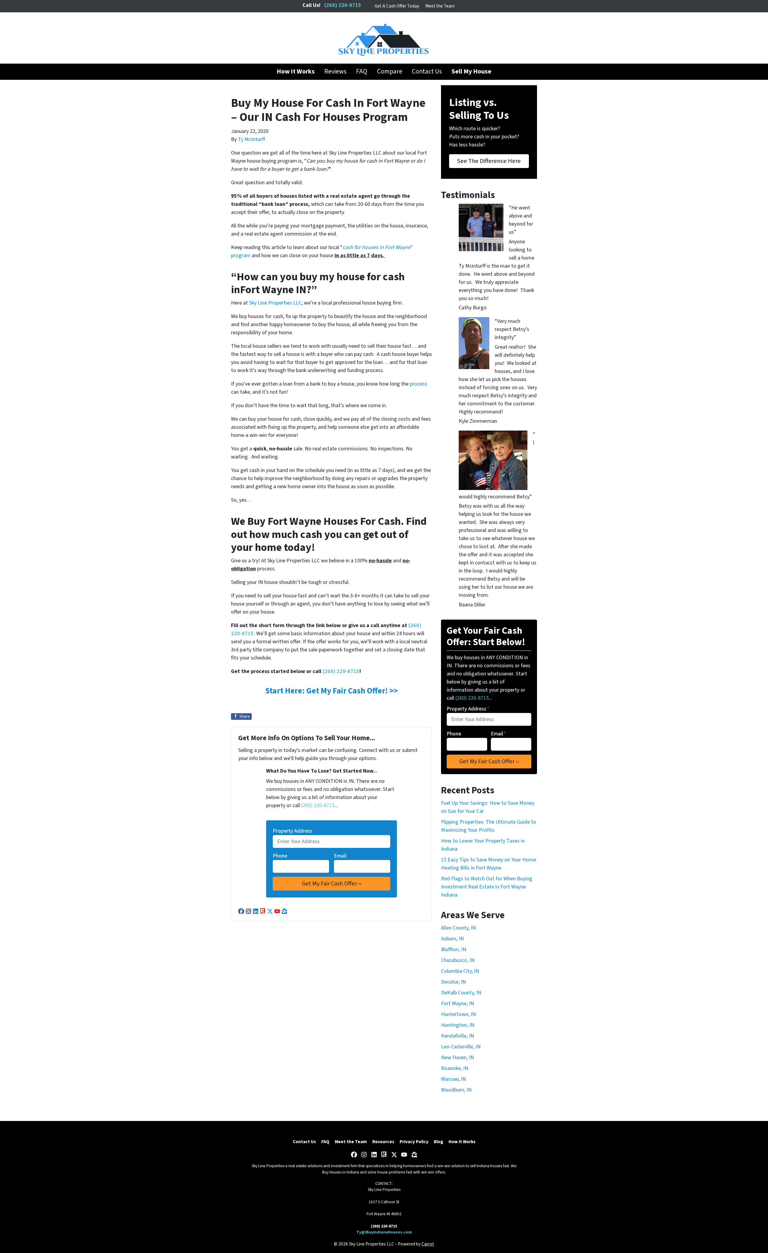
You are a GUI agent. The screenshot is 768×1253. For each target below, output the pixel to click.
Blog (438, 1141)
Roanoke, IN (454, 1068)
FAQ (361, 71)
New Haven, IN (457, 1057)
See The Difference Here (489, 161)
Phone (280, 856)
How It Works (462, 1141)
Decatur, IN (453, 982)
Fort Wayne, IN (457, 1003)
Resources (383, 1141)
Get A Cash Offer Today (397, 6)
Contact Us (427, 71)
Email (341, 856)
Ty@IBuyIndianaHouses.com (384, 1232)
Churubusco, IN (458, 960)
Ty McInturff (251, 139)
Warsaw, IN (453, 1079)
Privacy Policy (414, 1141)
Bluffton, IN (453, 949)
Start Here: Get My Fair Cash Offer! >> (331, 691)
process (418, 384)
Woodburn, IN (456, 1090)
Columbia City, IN (460, 971)
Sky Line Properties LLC (275, 303)
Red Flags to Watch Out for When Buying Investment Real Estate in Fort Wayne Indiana (486, 887)
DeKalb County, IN (461, 992)
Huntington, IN (457, 1025)
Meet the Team (440, 6)
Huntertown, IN (458, 1014)
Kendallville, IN (457, 1036)
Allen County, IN (458, 928)
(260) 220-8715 (340, 671)
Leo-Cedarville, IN (461, 1046)
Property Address (294, 831)
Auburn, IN (452, 938)
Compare (389, 71)
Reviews (335, 71)
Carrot (428, 1244)
